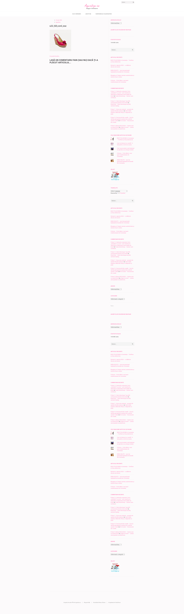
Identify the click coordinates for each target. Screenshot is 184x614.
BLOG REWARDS (76, 14)
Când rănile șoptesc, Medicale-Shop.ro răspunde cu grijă (121, 112)
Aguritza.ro (92, 5)
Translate (122, 193)
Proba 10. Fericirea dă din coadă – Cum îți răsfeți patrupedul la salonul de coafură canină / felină (122, 119)
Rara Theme (102, 602)
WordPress (118, 602)
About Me (88, 14)
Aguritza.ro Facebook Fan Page (121, 30)
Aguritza (58, 22)
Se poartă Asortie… (55, 56)
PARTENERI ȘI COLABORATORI (104, 14)
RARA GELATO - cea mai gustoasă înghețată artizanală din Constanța (125, 161)
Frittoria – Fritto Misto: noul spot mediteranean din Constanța (124, 155)
